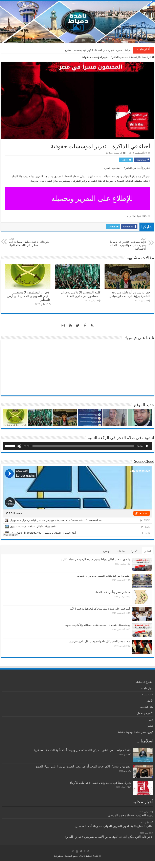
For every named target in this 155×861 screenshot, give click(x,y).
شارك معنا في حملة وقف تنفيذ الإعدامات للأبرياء (100, 782)
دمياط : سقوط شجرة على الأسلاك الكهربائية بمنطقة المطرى (97, 50)
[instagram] (63, 325)
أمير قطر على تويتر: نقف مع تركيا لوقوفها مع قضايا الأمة (99, 608)
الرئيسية (147, 57)
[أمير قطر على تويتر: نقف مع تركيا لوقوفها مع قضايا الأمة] (142, 614)
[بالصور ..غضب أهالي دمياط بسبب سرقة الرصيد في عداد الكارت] (142, 564)
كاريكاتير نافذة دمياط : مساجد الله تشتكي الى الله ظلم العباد (29, 242)
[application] (77, 446)
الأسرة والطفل (145, 713)
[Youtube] (70, 325)
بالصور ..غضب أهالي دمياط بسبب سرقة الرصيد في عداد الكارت (95, 559)
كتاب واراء (147, 694)
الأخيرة (134, 551)
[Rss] (92, 325)
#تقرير (146, 167)
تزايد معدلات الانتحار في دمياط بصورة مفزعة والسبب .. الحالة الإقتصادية (128, 244)
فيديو (150, 725)
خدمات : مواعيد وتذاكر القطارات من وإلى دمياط (103, 575)
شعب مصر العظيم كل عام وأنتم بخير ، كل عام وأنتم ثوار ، (99, 641)
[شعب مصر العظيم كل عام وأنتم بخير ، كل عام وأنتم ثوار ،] (142, 646)
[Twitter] (77, 325)
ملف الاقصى (146, 707)
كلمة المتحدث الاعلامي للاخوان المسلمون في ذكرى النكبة (80, 294)
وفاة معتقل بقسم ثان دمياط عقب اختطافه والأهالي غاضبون (97, 625)
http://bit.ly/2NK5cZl (138, 216)
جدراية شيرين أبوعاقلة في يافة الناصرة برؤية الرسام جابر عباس (129, 294)
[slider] (10, 445)
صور (151, 719)
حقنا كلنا (109, 153)
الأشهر (147, 551)
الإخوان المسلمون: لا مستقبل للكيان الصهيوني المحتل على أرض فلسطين (28, 296)
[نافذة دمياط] (77, 22)
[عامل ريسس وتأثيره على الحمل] (142, 597)
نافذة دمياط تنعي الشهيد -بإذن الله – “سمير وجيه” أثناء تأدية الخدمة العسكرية (82, 750)
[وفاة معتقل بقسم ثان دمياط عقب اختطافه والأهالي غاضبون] (142, 630)
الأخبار (150, 700)
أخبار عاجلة (147, 688)
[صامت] (19, 446)
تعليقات (121, 551)
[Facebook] (85, 325)
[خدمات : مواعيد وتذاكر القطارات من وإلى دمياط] (142, 581)
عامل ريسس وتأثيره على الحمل (112, 592)
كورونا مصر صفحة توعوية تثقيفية (135, 732)
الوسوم (107, 551)
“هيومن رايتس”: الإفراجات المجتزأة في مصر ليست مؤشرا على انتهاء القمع (83, 766)
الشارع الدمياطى (144, 681)
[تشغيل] (147, 446)
